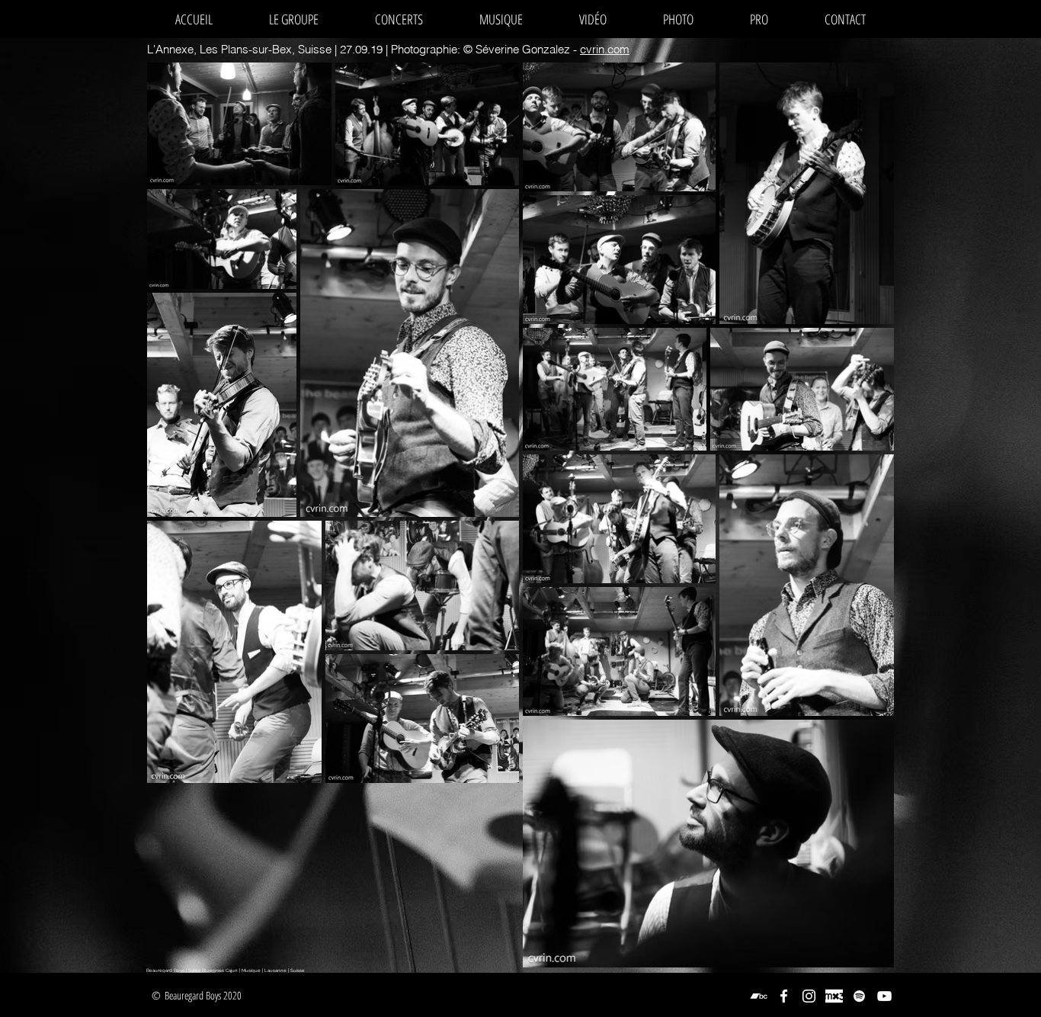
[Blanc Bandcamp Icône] (758, 996)
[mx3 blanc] (834, 996)
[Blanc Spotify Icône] (859, 996)
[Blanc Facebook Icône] (784, 996)
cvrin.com (604, 49)
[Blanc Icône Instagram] (809, 996)
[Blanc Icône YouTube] (884, 996)
